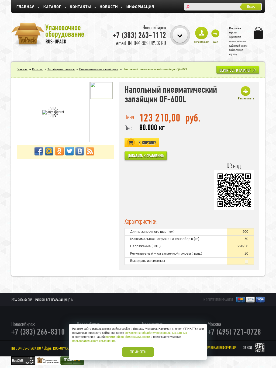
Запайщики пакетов (61, 69)
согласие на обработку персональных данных (156, 333)
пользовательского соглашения (93, 341)
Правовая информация (221, 348)
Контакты (80, 7)
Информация (140, 7)
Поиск (251, 6)
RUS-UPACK (61, 348)
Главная (25, 7)
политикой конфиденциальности (127, 337)
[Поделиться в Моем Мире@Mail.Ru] (49, 151)
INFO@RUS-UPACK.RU (26, 348)
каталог (232, 41)
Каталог (52, 7)
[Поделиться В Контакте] (79, 151)
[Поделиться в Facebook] (38, 151)
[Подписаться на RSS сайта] (90, 151)
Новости (109, 7)
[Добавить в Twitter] (69, 151)
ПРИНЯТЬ (138, 352)
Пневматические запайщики (98, 69)
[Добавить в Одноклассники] (59, 151)
